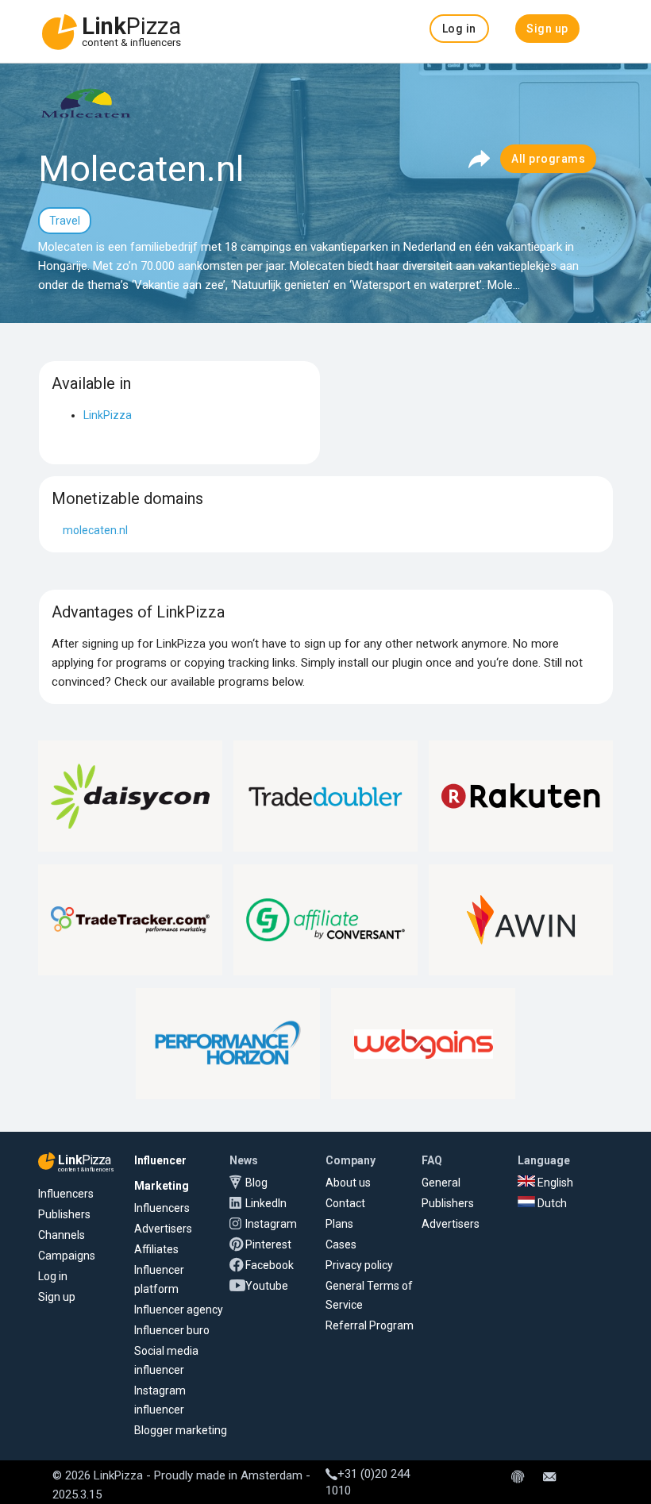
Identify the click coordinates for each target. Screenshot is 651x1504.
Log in (52, 1276)
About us (348, 1182)
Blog (256, 1182)
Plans (339, 1223)
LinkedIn (266, 1203)
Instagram (271, 1223)
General (441, 1182)
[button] (459, 28)
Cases (341, 1244)
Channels (61, 1235)
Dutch (551, 1203)
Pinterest (268, 1244)
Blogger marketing (180, 1430)
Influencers (66, 1193)
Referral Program (370, 1325)
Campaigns (66, 1255)
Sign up (56, 1297)
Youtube (266, 1285)
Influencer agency (178, 1309)
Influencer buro (172, 1330)
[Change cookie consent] (517, 1478)
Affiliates (156, 1249)
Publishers (64, 1214)
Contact (345, 1203)
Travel (64, 220)
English (554, 1182)
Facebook (269, 1265)
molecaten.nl (95, 530)
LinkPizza (107, 415)
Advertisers (163, 1228)
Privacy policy (359, 1265)
